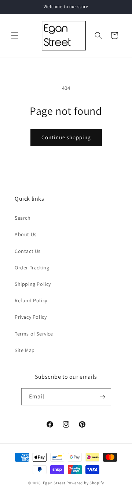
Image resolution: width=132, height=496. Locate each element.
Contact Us (28, 251)
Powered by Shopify (85, 482)
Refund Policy (31, 300)
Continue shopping (66, 137)
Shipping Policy (33, 284)
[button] (15, 35)
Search (23, 218)
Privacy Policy (31, 317)
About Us (26, 234)
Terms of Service (34, 333)
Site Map (25, 350)
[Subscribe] (103, 396)
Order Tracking (32, 267)
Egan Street (54, 482)
